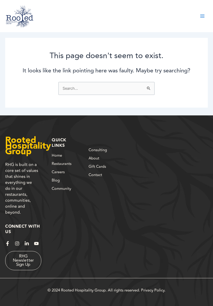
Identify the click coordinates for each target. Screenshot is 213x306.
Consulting (98, 150)
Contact (95, 175)
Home (57, 155)
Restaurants (61, 164)
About (94, 158)
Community (61, 189)
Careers (58, 172)
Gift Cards (97, 167)
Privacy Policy (152, 290)
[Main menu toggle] (202, 16)
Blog (56, 180)
